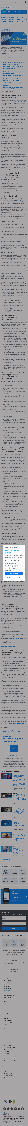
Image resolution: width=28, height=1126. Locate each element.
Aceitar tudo (14, 573)
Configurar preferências (14, 578)
